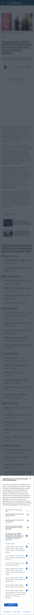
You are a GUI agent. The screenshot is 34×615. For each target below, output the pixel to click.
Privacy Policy (27, 611)
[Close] (30, 479)
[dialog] (17, 545)
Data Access (17, 611)
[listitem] (17, 510)
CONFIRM (11, 605)
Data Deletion (7, 611)
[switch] (27, 515)
